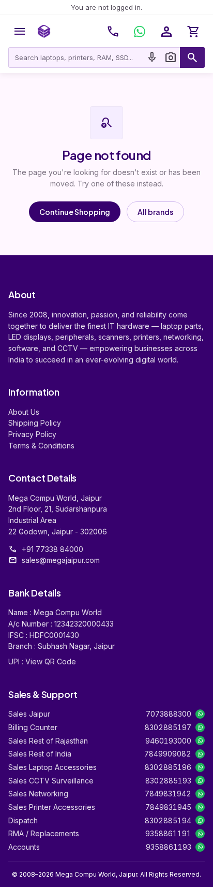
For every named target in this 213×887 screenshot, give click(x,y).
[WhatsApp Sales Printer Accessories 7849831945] (200, 807)
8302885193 (168, 780)
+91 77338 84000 (52, 549)
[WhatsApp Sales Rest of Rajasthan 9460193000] (200, 740)
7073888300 (168, 713)
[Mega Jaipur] (44, 31)
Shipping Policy (34, 422)
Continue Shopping (74, 211)
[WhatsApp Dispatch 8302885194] (200, 820)
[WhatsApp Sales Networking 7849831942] (200, 793)
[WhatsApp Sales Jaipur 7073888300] (200, 714)
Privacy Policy (32, 434)
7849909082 (167, 753)
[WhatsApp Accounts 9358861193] (200, 847)
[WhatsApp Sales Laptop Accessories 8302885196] (200, 767)
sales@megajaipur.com (61, 560)
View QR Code (50, 661)
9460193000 (168, 740)
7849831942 (168, 793)
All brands (155, 211)
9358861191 (168, 833)
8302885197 (168, 727)
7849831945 (168, 807)
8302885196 (168, 767)
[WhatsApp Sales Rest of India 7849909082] (200, 754)
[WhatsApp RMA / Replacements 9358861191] (200, 833)
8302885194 (168, 820)
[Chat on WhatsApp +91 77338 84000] (139, 31)
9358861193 (168, 846)
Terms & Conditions (41, 445)
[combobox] (76, 57)
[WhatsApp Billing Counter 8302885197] (200, 727)
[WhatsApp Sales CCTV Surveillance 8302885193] (200, 780)
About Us (23, 412)
